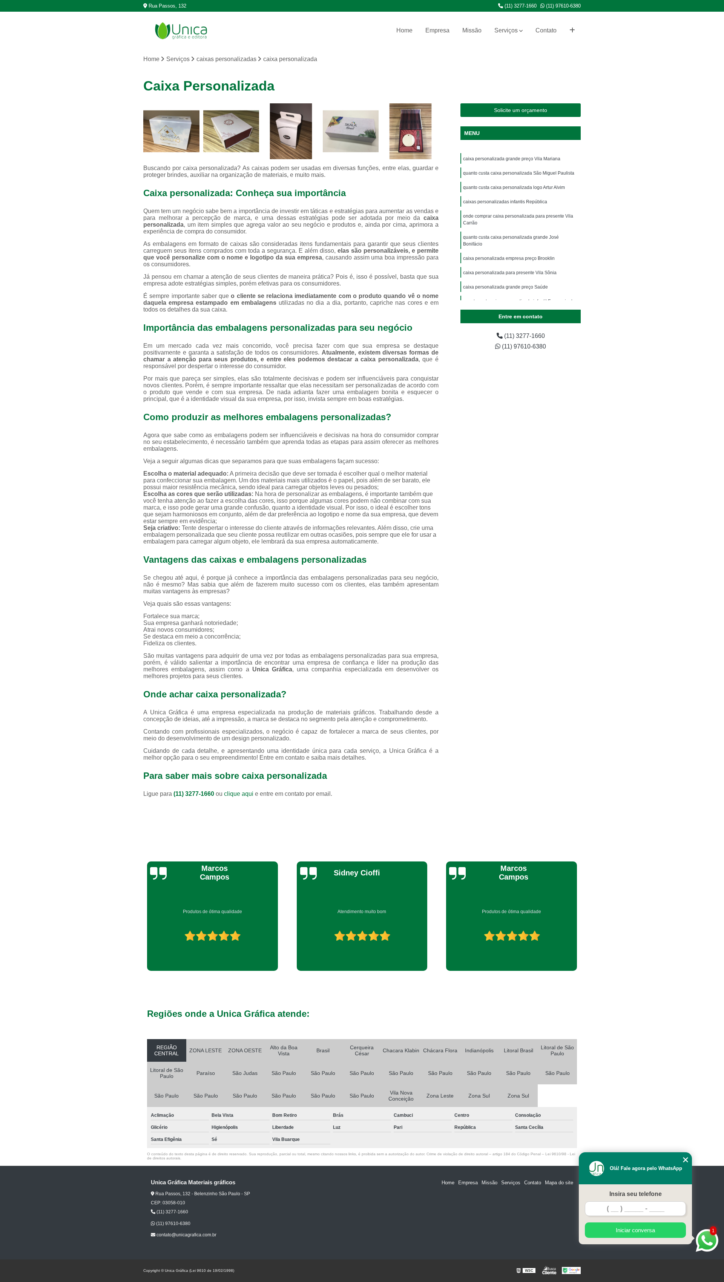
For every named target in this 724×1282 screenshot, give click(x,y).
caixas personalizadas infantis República (505, 201)
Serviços (506, 30)
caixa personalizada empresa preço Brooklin (509, 258)
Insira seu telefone (635, 1194)
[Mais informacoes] (572, 30)
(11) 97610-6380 (563, 6)
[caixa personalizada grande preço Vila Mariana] (171, 131)
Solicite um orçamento (520, 110)
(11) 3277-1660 (520, 6)
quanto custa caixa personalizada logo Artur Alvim (514, 187)
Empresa (437, 30)
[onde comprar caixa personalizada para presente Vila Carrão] (410, 131)
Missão (472, 30)
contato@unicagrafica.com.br (185, 1234)
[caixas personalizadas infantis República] (351, 131)
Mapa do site (559, 1182)
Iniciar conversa (635, 1230)
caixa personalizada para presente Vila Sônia (510, 272)
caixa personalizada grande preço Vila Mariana (511, 158)
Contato (546, 30)
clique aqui (238, 794)
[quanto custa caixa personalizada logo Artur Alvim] (291, 131)
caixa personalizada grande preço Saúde (505, 287)
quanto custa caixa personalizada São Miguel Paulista (518, 173)
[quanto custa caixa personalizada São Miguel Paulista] (231, 131)
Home (404, 30)
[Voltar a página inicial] (181, 30)
